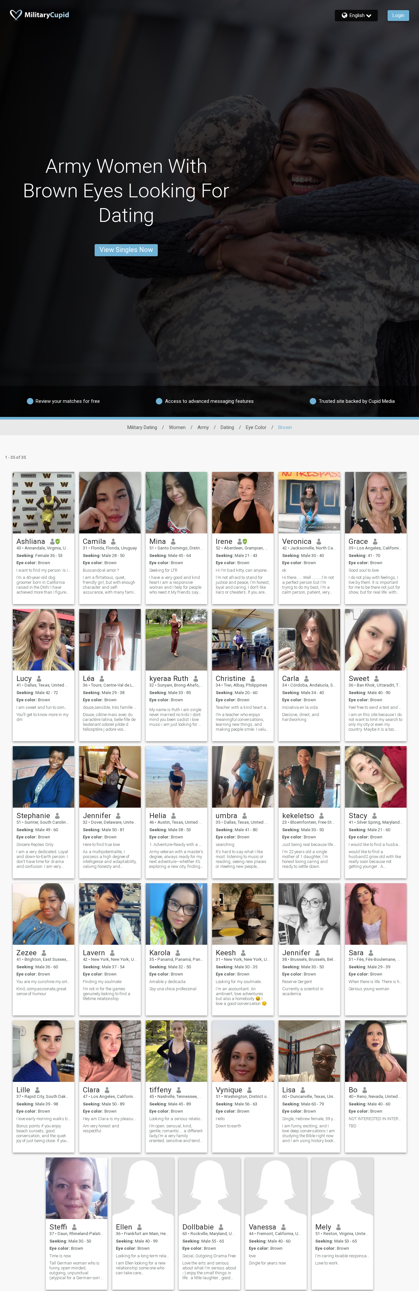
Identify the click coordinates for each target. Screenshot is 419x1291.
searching (225, 844)
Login (398, 15)
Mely (323, 1227)
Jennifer (97, 815)
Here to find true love (101, 844)
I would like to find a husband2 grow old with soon (376, 844)
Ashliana (30, 541)
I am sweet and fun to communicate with (43, 707)
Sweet (359, 678)
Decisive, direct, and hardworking (300, 717)
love (252, 1255)
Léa (89, 678)
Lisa (289, 1089)
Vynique (229, 1089)
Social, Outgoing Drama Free (209, 1255)
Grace (358, 541)
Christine (231, 678)
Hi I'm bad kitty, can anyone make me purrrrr (243, 570)
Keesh (226, 952)
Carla (290, 678)
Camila (94, 541)
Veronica (297, 541)
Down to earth (228, 1125)
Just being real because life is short (309, 844)
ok (284, 570)
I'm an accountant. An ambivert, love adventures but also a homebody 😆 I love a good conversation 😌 (241, 996)
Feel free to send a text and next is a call (376, 707)
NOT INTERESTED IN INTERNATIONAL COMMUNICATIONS (376, 1118)
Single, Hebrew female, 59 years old (309, 1118)
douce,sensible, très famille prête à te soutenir (110, 707)
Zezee (26, 952)
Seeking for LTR (163, 570)
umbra (226, 815)
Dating (227, 427)
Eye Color (256, 427)
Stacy (358, 815)
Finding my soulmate (102, 981)
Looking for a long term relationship (143, 1255)
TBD (352, 1125)
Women (177, 427)
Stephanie (33, 815)
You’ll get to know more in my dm (42, 717)
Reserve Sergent (297, 981)
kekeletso (298, 815)
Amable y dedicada (167, 981)
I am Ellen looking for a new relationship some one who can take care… (141, 1268)
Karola (160, 952)
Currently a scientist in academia (302, 991)
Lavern (94, 952)
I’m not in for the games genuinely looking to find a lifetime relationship (106, 993)
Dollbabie (198, 1227)
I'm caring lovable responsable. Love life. (342, 1255)
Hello (220, 1118)
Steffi (58, 1227)
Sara (356, 952)
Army (203, 427)
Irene (224, 541)
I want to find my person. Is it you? (43, 570)
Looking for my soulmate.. (239, 981)
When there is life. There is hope (376, 981)
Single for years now (267, 1263)
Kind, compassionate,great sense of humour (41, 991)
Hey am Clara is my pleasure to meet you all (110, 1118)
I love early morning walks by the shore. (43, 1118)
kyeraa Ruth (169, 678)
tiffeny (160, 1089)
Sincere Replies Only (34, 844)
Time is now (60, 1255)
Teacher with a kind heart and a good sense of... (243, 707)
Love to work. (327, 1263)
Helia (157, 815)
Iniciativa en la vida (300, 707)
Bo (353, 1089)
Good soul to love (364, 570)
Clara (91, 1089)
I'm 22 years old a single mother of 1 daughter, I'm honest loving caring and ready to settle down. (305, 859)
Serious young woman (369, 988)
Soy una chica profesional (172, 988)
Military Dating (142, 427)
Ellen (124, 1227)
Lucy (24, 678)
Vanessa (262, 1227)
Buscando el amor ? (101, 570)
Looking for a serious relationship (176, 1118)
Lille (23, 1089)
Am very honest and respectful (101, 1128)
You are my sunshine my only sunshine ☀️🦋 (43, 981)
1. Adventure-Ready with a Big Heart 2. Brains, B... (176, 844)
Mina (157, 541)
